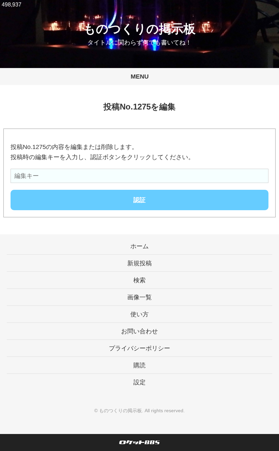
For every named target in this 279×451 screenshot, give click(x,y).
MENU (140, 76)
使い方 (139, 314)
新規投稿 (139, 263)
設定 (139, 382)
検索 (139, 280)
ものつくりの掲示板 (139, 29)
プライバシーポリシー (139, 348)
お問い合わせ (139, 331)
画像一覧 (139, 297)
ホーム (139, 246)
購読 (139, 365)
